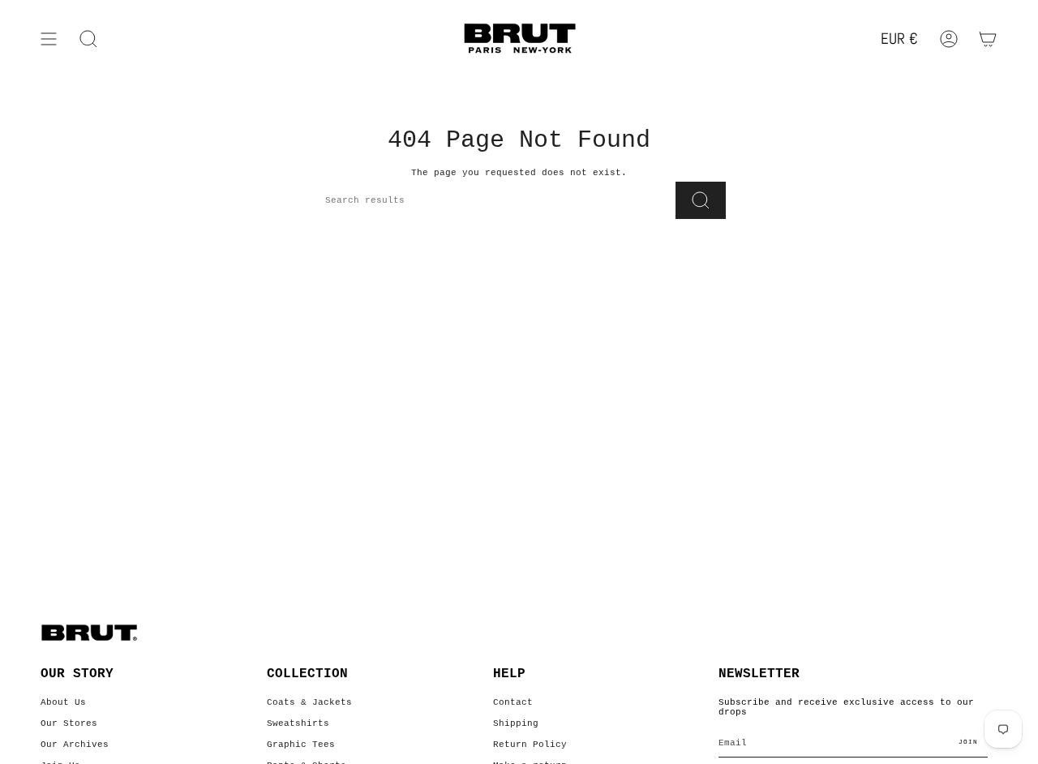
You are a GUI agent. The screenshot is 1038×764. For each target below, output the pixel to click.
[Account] (949, 39)
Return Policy (530, 744)
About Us (63, 702)
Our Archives (75, 744)
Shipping (515, 723)
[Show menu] (48, 39)
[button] (88, 39)
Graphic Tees (301, 744)
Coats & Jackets (309, 702)
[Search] (701, 200)
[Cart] (987, 39)
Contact (513, 702)
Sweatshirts (298, 723)
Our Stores (69, 723)
